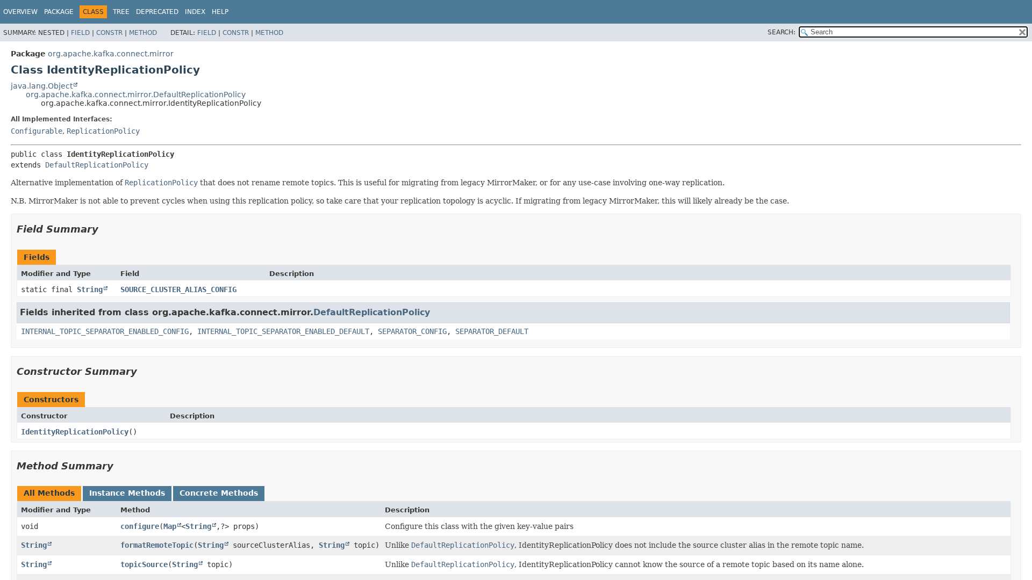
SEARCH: (782, 32)
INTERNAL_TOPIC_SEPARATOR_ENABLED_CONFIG (105, 331)
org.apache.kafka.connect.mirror (111, 53)
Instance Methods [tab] (127, 493)
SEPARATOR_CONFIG (412, 331)
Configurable (36, 131)
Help (220, 12)
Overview (20, 12)
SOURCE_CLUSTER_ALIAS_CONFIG (178, 289)
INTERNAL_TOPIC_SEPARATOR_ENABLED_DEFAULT (283, 331)
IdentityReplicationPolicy (74, 431)
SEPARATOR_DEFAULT (491, 331)
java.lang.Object (42, 86)
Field (80, 33)
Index (195, 12)
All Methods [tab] (49, 493)
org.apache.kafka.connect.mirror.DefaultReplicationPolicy (136, 94)
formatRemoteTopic (157, 545)
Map (169, 526)
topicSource (144, 564)
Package (59, 12)
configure (139, 526)
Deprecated (157, 12)
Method (143, 33)
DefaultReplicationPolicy (96, 165)
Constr (109, 33)
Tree (121, 12)
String (90, 289)
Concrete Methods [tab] (219, 493)
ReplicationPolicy (103, 131)
